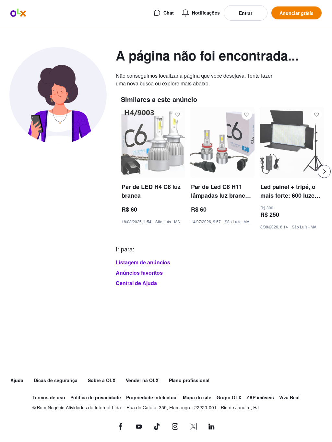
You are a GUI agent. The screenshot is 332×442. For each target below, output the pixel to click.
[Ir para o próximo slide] (324, 171)
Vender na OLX (142, 380)
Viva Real (289, 397)
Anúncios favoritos (139, 272)
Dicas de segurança (55, 380)
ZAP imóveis (260, 397)
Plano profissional (189, 380)
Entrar (245, 13)
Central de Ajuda (136, 283)
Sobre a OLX (101, 380)
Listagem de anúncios (143, 262)
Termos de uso (48, 397)
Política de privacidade (95, 397)
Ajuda (16, 380)
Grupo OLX (229, 397)
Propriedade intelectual (152, 397)
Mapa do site (197, 397)
